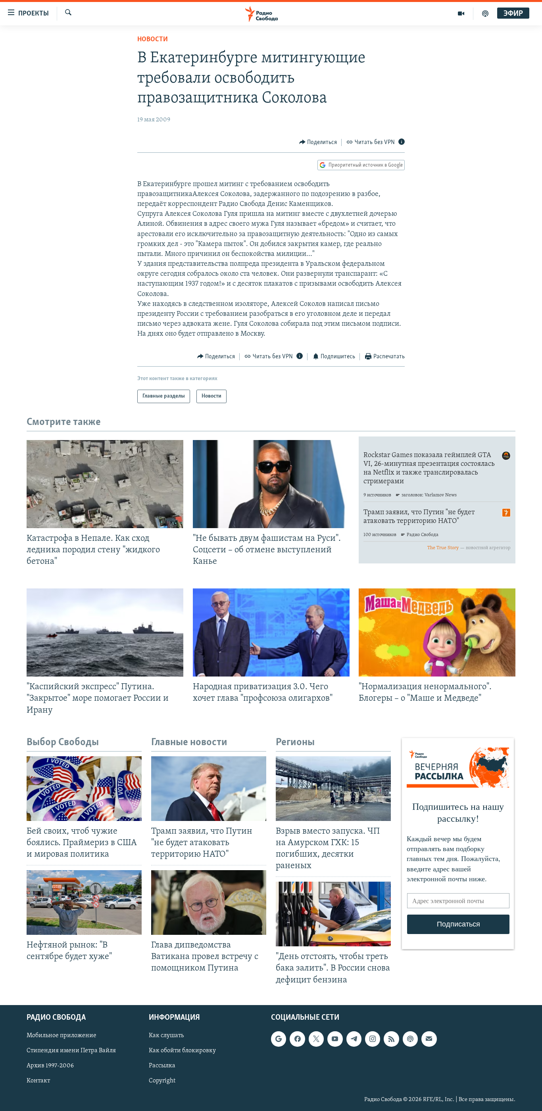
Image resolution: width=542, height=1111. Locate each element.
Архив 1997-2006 (50, 1066)
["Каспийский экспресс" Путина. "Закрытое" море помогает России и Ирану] (105, 632)
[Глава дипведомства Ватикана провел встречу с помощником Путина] (208, 902)
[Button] (318, 142)
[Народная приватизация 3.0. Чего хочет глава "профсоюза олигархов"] (271, 632)
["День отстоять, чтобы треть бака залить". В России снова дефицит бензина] (333, 914)
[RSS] (391, 1038)
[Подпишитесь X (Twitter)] (316, 1038)
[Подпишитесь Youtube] (334, 1038)
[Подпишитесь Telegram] (353, 1038)
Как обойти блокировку (182, 1051)
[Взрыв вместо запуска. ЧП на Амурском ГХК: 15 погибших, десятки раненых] (333, 788)
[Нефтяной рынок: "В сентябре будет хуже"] (84, 902)
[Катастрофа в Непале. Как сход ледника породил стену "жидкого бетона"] (105, 484)
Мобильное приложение (61, 1035)
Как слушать (166, 1035)
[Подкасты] (410, 1038)
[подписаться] (428, 1038)
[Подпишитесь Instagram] (372, 1038)
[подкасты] (485, 13)
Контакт (38, 1081)
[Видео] (461, 13)
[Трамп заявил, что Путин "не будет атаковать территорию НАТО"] (208, 788)
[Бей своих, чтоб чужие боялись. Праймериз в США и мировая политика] (84, 788)
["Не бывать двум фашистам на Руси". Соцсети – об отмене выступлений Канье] (271, 484)
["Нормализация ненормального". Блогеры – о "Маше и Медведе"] (437, 632)
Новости (152, 39)
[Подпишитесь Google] (278, 1038)
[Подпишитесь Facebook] (297, 1038)
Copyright (162, 1081)
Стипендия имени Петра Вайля (71, 1051)
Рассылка (162, 1066)
